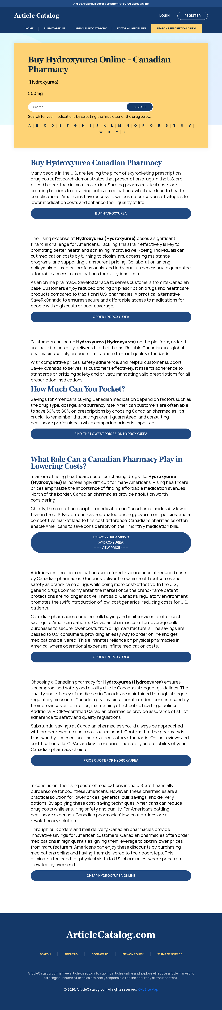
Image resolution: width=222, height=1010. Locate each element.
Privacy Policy (133, 954)
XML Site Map (148, 989)
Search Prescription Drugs (177, 28)
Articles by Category (91, 28)
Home (29, 28)
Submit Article (54, 28)
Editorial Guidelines (131, 28)
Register (193, 15)
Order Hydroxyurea (111, 317)
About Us (71, 954)
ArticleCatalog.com (111, 934)
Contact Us (100, 954)
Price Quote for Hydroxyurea (111, 760)
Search (140, 107)
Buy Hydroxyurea (111, 213)
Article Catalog (36, 15)
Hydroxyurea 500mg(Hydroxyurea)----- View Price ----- (111, 542)
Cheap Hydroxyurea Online (111, 875)
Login (164, 15)
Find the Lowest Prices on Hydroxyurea (111, 434)
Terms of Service (169, 954)
